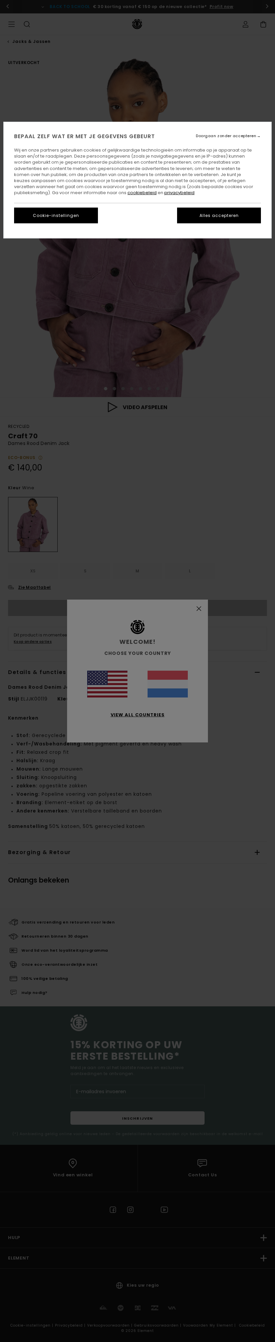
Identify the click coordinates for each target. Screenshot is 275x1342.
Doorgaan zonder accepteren (226, 135)
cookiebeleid (142, 192)
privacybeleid (179, 192)
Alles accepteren (219, 215)
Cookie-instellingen (56, 215)
